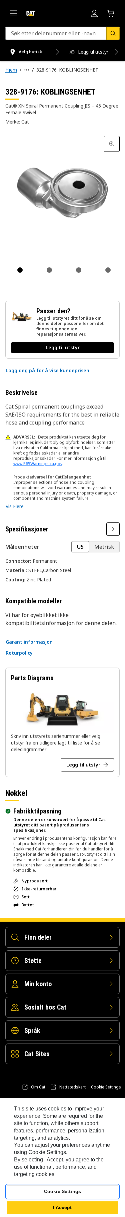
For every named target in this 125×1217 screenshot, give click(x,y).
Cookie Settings (106, 1087)
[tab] (20, 270)
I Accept (62, 1207)
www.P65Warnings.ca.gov (37, 463)
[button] (47, 370)
